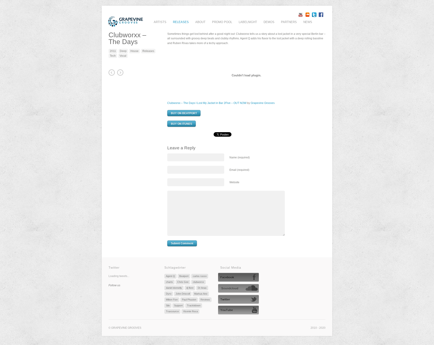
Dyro (168, 293)
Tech (113, 55)
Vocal (123, 55)
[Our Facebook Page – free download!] (238, 279)
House (134, 51)
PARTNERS (289, 22)
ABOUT (200, 22)
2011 (113, 51)
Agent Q (170, 276)
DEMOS (269, 22)
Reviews (205, 299)
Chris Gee (183, 282)
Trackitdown (193, 305)
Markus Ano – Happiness (120, 72)
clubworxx (198, 282)
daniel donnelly (174, 287)
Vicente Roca (190, 311)
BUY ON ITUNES (181, 123)
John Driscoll (183, 293)
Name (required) (239, 157)
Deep (123, 51)
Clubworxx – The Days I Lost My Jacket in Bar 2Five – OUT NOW (206, 103)
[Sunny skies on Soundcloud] (239, 291)
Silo (168, 305)
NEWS (307, 22)
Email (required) (239, 169)
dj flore (189, 287)
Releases (148, 51)
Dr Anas (202, 287)
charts (169, 282)
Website (234, 182)
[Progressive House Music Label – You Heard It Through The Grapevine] (125, 24)
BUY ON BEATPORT (184, 113)
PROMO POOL (222, 22)
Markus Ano (200, 293)
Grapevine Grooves (263, 103)
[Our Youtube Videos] (238, 312)
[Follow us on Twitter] (238, 301)
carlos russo (200, 276)
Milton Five (172, 299)
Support (178, 305)
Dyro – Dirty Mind (111, 72)
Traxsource (172, 311)
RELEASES (181, 22)
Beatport (184, 276)
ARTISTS (160, 22)
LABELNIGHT (248, 22)
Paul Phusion (189, 299)
